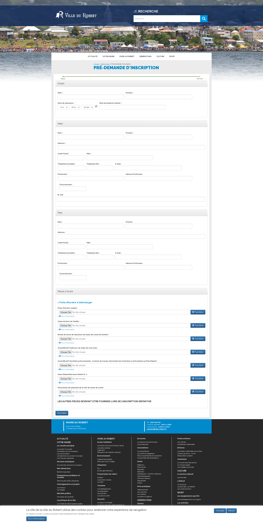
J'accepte (220, 511)
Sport (172, 56)
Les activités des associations (148, 458)
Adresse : (62, 143)
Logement (101, 450)
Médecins (140, 465)
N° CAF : (61, 195)
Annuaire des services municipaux (69, 465)
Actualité (93, 56)
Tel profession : (65, 185)
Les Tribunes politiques (65, 458)
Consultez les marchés (65, 497)
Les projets (61, 490)
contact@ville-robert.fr (157, 429)
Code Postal (63, 154)
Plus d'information (67, 316)
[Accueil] (76, 14)
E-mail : (118, 164)
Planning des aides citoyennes (68, 481)
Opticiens (140, 472)
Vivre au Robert (127, 56)
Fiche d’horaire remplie (68, 308)
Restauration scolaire (184, 456)
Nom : (60, 93)
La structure (181, 484)
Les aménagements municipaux (189, 499)
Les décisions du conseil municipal (69, 456)
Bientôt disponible (63, 472)
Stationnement (142, 490)
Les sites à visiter (103, 496)
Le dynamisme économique (147, 442)
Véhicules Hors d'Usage (106, 461)
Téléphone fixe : (93, 164)
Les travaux (61, 488)
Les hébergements (104, 489)
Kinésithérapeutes (143, 476)
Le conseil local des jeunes (187, 463)
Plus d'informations (36, 519)
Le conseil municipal (64, 449)
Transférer (199, 312)
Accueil (96, 64)
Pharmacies (141, 467)
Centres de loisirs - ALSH (186, 453)
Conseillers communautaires (67, 451)
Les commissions (63, 454)
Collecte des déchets (104, 459)
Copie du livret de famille (69, 321)
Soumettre (61, 413)
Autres (139, 483)
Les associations (143, 451)
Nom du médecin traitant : (110, 103)
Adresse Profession (134, 174)
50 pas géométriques (105, 471)
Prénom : (130, 93)
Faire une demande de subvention (149, 456)
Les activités (101, 493)
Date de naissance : (66, 103)
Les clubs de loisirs (184, 489)
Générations (145, 56)
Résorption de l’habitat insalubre (109, 452)
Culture (160, 56)
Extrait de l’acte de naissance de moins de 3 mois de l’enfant (83, 335)
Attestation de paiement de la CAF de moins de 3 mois (81, 388)
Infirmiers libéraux (143, 478)
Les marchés (142, 492)
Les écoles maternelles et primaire (189, 451)
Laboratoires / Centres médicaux (149, 474)
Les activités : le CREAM (186, 487)
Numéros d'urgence (144, 497)
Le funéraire (141, 494)
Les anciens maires (104, 480)
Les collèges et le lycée (185, 467)
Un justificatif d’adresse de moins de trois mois (78, 348)
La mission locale (183, 465)
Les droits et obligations (146, 453)
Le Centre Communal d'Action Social (110, 446)
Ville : (89, 154)
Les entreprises (142, 444)
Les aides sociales (103, 448)
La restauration (102, 491)
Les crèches (181, 442)
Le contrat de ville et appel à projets (69, 504)
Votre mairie (108, 56)
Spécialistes (141, 481)
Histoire (100, 477)
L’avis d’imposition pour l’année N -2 (73, 374)
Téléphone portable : (66, 164)
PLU (98, 468)
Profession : (63, 174)
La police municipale (104, 503)
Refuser (231, 511)
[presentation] (96, 106)
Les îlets (100, 482)
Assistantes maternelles (186, 444)
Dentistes (140, 469)
